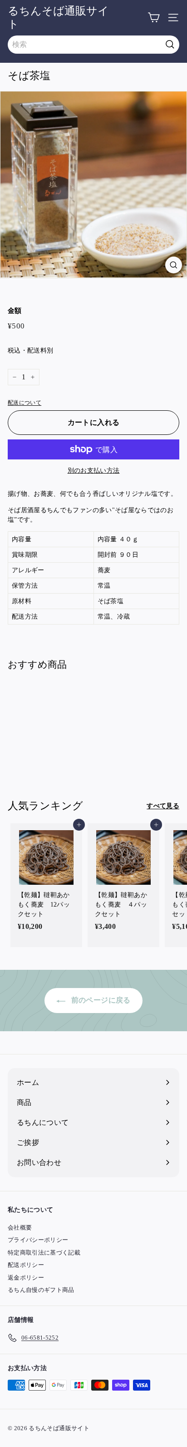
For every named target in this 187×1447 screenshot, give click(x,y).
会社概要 (20, 1227)
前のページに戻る (99, 1000)
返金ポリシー (26, 1277)
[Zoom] (173, 265)
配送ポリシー (26, 1264)
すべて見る (163, 805)
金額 (15, 310)
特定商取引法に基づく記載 (44, 1252)
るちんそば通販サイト (58, 17)
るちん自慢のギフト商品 (41, 1289)
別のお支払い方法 (94, 470)
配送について (24, 402)
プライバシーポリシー (38, 1239)
